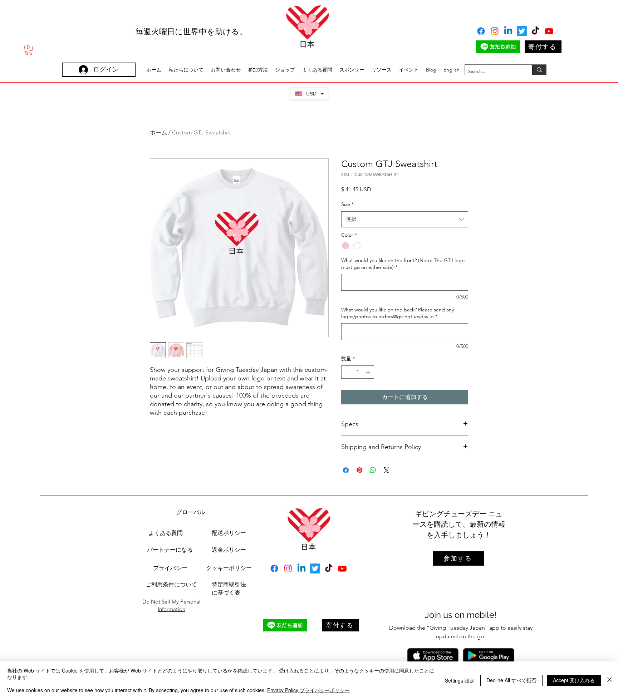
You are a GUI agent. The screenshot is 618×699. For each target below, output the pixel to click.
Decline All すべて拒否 (511, 680)
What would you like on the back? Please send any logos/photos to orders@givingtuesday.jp (397, 313)
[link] (29, 50)
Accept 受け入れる (574, 680)
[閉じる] (609, 680)
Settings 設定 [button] (460, 680)
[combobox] (404, 219)
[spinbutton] (357, 372)
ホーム (158, 132)
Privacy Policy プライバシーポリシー (308, 690)
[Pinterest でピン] (359, 470)
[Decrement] (346, 372)
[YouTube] (549, 31)
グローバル (190, 512)
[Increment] (368, 372)
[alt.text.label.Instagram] (495, 31)
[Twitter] (522, 31)
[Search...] (539, 70)
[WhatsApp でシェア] (373, 470)
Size (347, 204)
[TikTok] (535, 31)
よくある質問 (165, 533)
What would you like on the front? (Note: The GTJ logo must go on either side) (403, 264)
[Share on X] (386, 470)
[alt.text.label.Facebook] (481, 31)
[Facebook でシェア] (346, 470)
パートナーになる (170, 549)
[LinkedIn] (508, 31)
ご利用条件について (171, 584)
